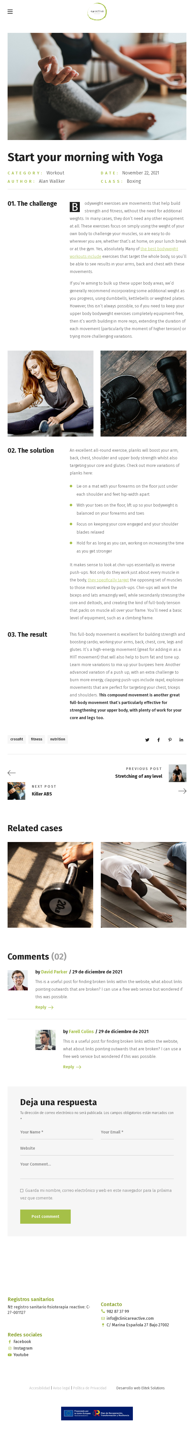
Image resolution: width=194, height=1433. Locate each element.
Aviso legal (61, 1388)
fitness (36, 739)
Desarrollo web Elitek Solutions (140, 1388)
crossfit (16, 739)
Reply (40, 1007)
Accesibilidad (39, 1388)
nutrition (57, 739)
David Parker (54, 972)
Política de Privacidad (89, 1388)
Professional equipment (32, 893)
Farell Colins (81, 1031)
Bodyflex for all (128, 897)
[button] (183, 11)
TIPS (23, 906)
